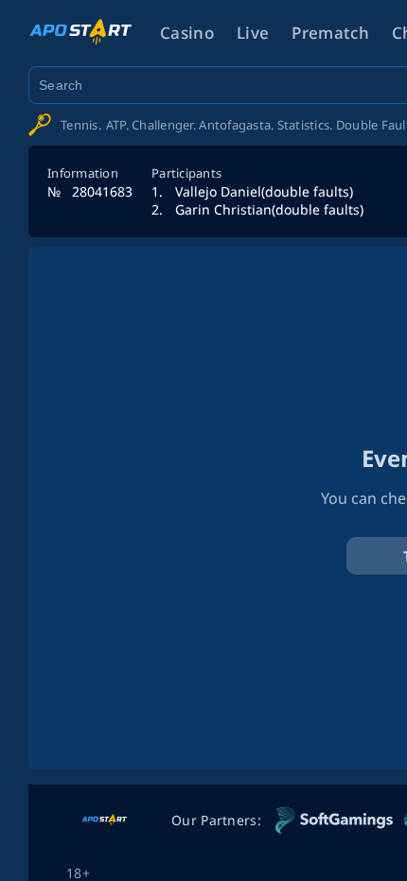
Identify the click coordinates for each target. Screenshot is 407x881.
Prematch (330, 32)
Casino (187, 32)
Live (253, 32)
